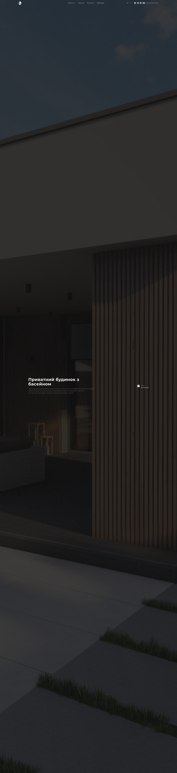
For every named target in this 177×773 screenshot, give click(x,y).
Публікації (100, 3)
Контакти (90, 3)
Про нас (81, 3)
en (130, 3)
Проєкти (71, 3)
